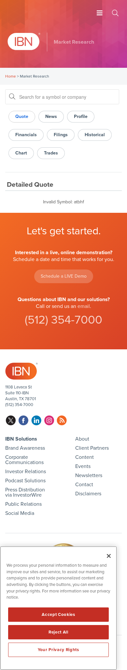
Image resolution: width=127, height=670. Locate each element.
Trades (51, 153)
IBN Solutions (21, 439)
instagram (49, 420)
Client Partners (92, 448)
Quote (21, 116)
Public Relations (23, 504)
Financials (26, 135)
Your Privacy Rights (58, 649)
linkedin (36, 420)
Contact (84, 484)
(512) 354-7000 (63, 319)
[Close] (109, 556)
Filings (61, 135)
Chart (21, 153)
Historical (95, 135)
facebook (24, 420)
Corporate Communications (24, 460)
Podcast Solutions (25, 480)
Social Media (19, 513)
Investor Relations (25, 471)
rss (62, 420)
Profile (81, 116)
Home (10, 76)
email (84, 306)
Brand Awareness (25, 448)
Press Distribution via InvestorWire (25, 492)
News (51, 116)
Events (83, 466)
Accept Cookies (58, 614)
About (82, 439)
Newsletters (88, 475)
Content (84, 457)
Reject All (58, 632)
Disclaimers (88, 493)
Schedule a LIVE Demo (64, 276)
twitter (11, 420)
